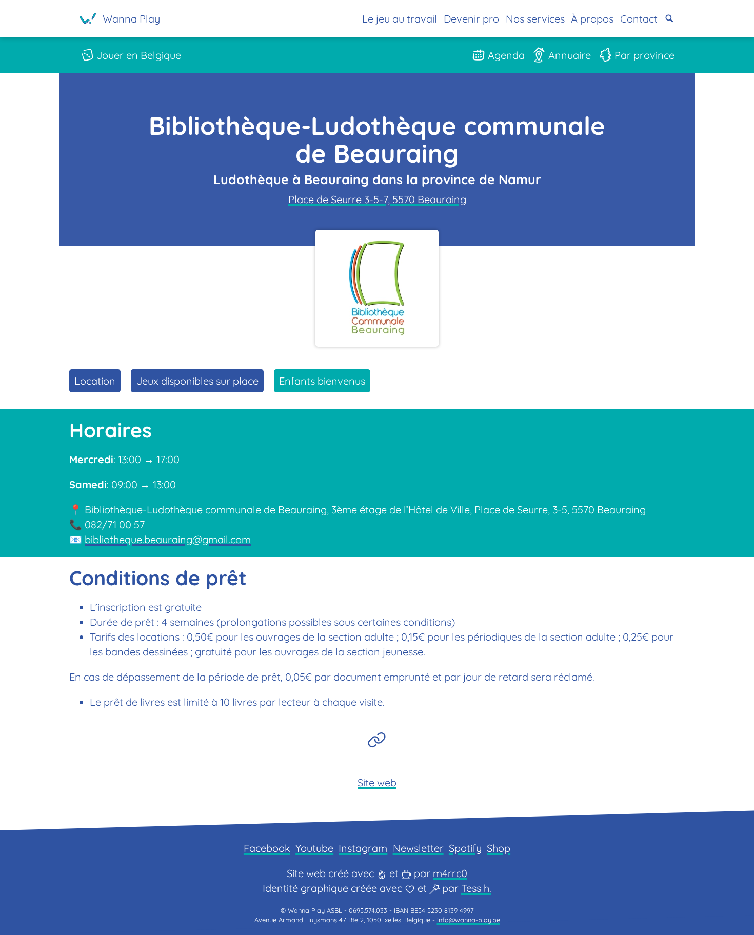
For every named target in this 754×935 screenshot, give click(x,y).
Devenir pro (471, 18)
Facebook (267, 848)
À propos (592, 18)
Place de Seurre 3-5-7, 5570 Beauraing (377, 199)
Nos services (535, 18)
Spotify (465, 848)
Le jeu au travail (399, 18)
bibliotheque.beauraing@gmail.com (168, 539)
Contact (639, 18)
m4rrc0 (450, 873)
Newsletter (418, 848)
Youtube (314, 848)
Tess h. (476, 888)
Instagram (363, 848)
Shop (498, 848)
